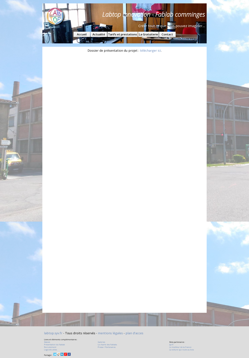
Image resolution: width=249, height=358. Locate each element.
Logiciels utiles (50, 349)
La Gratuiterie (148, 34)
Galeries (101, 342)
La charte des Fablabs (107, 344)
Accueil (82, 34)
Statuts (47, 342)
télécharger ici (150, 50)
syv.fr (171, 344)
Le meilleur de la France (180, 347)
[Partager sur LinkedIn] (62, 354)
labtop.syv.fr (53, 333)
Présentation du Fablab (54, 344)
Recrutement (50, 347)
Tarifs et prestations (122, 34)
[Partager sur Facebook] (69, 354)
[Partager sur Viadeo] (58, 354)
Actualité (98, 34)
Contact (167, 34)
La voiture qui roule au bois (181, 349)
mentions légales (110, 333)
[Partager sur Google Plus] (65, 354)
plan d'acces (134, 333)
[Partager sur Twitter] (54, 354)
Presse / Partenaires (107, 347)
